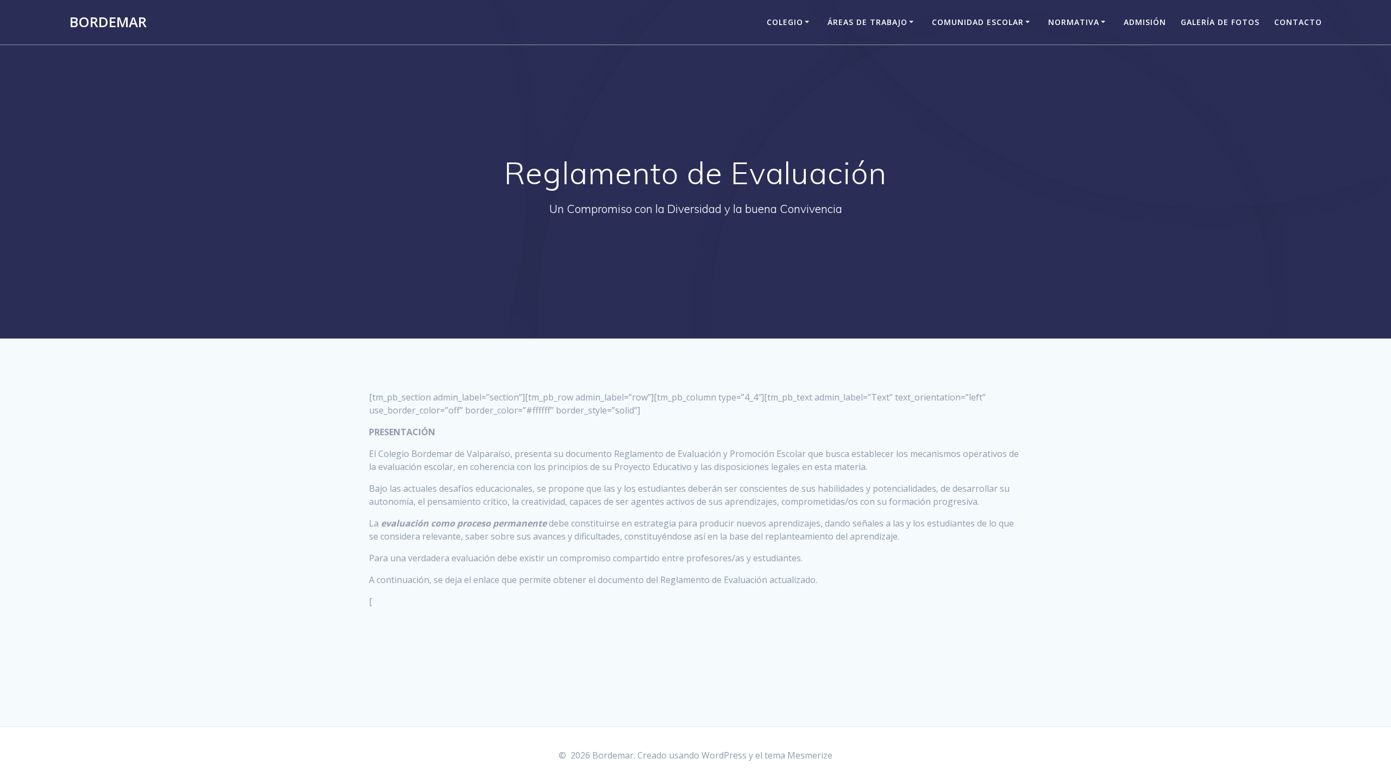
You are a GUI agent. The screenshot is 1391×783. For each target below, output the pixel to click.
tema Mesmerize (798, 755)
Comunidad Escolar (978, 22)
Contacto (1298, 22)
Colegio (785, 22)
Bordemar (108, 22)
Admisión (1145, 22)
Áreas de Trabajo (867, 22)
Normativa (1073, 22)
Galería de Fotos (1220, 22)
